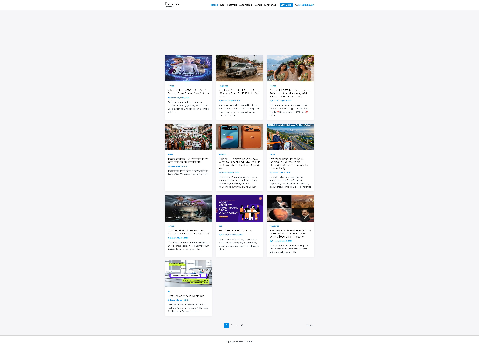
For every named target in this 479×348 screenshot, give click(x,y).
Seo (220, 226)
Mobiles (222, 154)
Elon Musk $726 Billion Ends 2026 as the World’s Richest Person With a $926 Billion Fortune (290, 233)
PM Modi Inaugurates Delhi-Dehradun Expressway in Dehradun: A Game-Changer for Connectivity (289, 163)
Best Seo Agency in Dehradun (186, 295)
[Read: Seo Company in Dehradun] (239, 208)
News (170, 154)
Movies (171, 86)
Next (310, 325)
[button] (286, 5)
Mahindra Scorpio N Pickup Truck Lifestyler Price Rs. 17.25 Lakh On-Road (239, 93)
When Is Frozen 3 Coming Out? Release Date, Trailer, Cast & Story (188, 92)
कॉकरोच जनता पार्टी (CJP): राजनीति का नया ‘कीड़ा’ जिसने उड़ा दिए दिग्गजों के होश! (188, 160)
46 (242, 325)
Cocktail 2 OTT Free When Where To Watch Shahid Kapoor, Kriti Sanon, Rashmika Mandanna (290, 93)
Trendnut (172, 3)
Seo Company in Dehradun (235, 230)
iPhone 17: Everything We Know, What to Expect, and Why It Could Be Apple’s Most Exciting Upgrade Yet (239, 163)
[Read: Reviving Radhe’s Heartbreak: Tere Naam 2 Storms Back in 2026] (188, 208)
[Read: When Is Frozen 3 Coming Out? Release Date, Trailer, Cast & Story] (188, 68)
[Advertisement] (239, 28)
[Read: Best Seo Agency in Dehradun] (188, 273)
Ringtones (223, 86)
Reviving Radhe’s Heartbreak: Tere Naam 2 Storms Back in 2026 (188, 232)
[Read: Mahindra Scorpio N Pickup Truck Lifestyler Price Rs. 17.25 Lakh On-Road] (239, 68)
